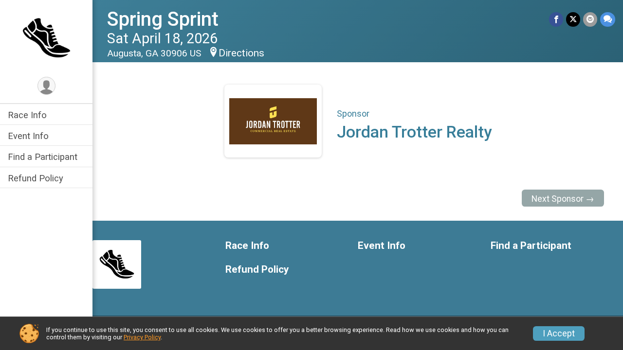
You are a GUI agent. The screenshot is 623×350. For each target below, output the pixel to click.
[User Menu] (46, 86)
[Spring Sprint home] (46, 37)
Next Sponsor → (562, 199)
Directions (241, 53)
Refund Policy (35, 178)
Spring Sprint (163, 19)
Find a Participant (42, 157)
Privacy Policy (142, 337)
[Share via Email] (590, 19)
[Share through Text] (607, 19)
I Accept (559, 333)
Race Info (27, 115)
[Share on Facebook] (556, 19)
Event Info (28, 136)
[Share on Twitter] (573, 19)
